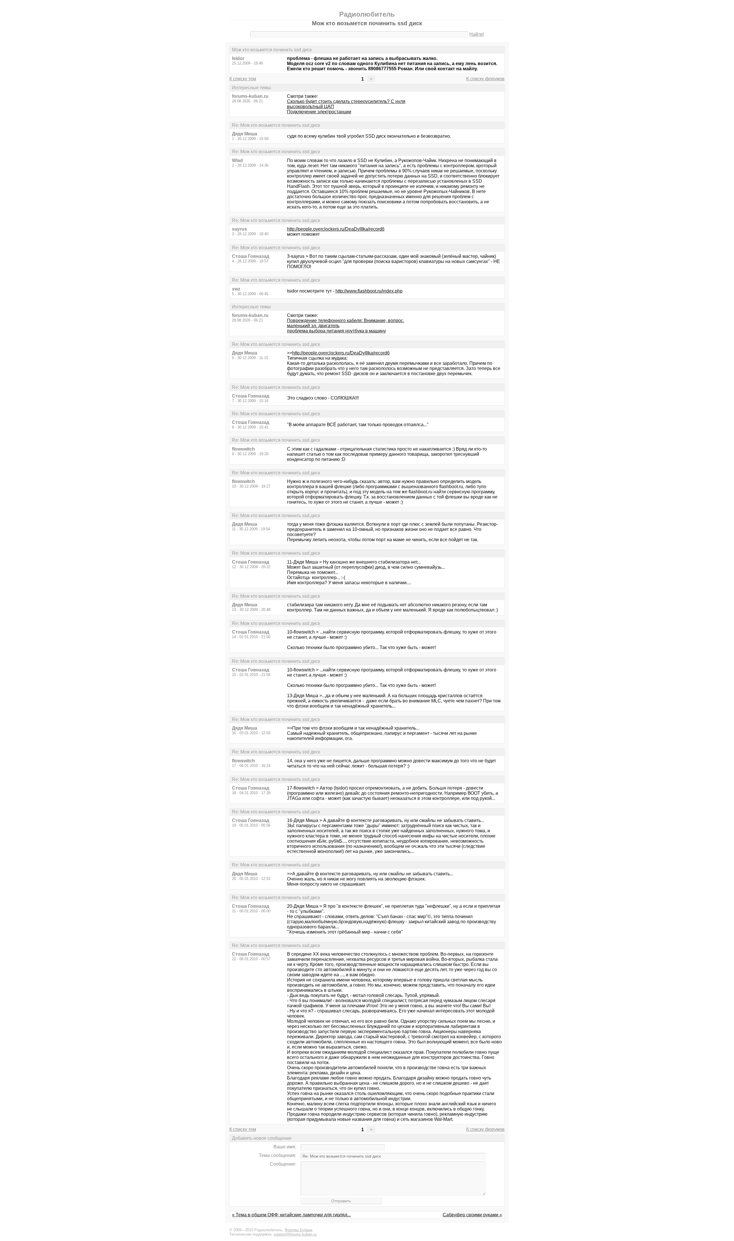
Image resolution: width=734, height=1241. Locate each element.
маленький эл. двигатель (313, 325)
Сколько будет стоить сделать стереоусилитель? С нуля (346, 101)
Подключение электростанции (319, 111)
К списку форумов (485, 78)
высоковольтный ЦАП (310, 106)
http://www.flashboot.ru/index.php (369, 291)
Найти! (476, 34)
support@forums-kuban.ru (295, 1234)
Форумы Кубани (298, 1230)
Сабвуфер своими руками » (472, 1214)
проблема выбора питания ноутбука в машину (336, 330)
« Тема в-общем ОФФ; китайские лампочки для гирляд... (291, 1214)
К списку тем (242, 78)
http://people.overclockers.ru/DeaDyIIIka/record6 (335, 229)
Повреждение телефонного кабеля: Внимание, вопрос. (345, 320)
